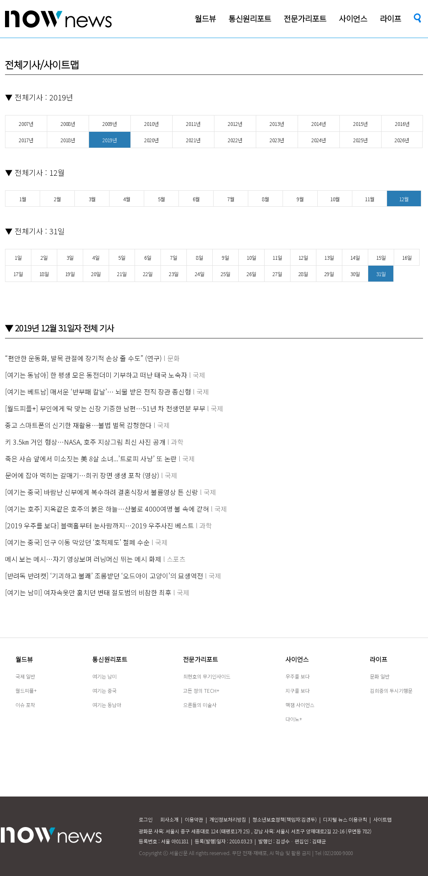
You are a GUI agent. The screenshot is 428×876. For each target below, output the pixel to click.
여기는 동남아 (106, 704)
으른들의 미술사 (200, 704)
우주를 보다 (297, 676)
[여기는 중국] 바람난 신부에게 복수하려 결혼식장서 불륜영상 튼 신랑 (101, 492)
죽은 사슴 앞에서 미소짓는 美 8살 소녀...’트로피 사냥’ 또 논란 (91, 458)
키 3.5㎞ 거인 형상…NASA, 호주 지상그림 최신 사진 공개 (85, 442)
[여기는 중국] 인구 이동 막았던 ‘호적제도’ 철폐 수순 (77, 542)
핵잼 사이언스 (299, 704)
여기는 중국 (104, 690)
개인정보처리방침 (227, 819)
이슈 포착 (25, 704)
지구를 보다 (297, 690)
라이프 (378, 659)
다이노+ (293, 718)
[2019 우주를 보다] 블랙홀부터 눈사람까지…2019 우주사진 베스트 (99, 525)
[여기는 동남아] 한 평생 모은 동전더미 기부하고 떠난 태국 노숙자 (96, 375)
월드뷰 (24, 659)
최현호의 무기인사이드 (206, 676)
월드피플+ (26, 690)
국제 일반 (25, 676)
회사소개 (169, 819)
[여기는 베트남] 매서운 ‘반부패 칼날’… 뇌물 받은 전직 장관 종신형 (98, 392)
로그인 (146, 819)
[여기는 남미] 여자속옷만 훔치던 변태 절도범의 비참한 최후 (88, 592)
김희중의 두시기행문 (391, 690)
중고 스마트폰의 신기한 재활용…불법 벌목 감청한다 (78, 425)
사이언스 (297, 659)
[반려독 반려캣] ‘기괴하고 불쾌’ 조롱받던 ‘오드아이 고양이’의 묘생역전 (104, 576)
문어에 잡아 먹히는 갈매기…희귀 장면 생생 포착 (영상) (82, 475)
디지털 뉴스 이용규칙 (345, 819)
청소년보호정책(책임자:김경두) (284, 819)
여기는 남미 (104, 676)
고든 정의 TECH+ (201, 690)
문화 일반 (380, 676)
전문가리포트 (200, 659)
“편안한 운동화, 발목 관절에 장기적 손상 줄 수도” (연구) (83, 358)
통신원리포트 (109, 659)
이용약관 (194, 819)
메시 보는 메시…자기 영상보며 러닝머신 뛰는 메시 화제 (83, 559)
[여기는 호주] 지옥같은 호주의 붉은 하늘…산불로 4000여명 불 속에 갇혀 (107, 509)
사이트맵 (382, 819)
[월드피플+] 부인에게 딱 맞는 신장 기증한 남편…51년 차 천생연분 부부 (105, 408)
